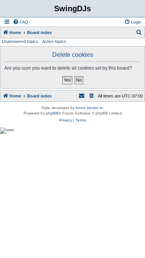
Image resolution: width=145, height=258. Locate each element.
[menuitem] (20, 22)
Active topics (54, 41)
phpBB (52, 113)
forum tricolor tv (89, 108)
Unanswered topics (20, 41)
